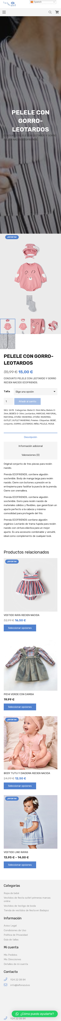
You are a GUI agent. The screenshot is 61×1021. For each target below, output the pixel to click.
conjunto (8, 423)
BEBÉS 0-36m (16, 413)
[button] (35, 1014)
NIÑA (36, 423)
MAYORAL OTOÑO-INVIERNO (18, 417)
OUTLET (7, 420)
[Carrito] (57, 12)
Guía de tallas (11, 939)
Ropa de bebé (11, 893)
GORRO (17, 423)
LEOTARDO (27, 423)
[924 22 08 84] (7, 980)
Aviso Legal (10, 925)
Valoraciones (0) (31, 455)
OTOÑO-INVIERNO (42, 417)
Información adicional (31, 446)
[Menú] (4, 12)
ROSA (51, 423)
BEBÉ (53, 420)
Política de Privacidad (16, 934)
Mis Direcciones (12, 959)
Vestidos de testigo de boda (20, 905)
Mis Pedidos (10, 954)
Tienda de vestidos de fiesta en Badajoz (26, 910)
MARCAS (40, 413)
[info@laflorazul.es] (7, 985)
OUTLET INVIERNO (21, 420)
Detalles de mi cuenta (16, 964)
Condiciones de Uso (15, 930)
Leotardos (30, 413)
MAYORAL (51, 413)
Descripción (30, 437)
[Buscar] (50, 12)
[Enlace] (9, 4)
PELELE (43, 423)
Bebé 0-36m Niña (36, 410)
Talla (7, 391)
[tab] (30, 437)
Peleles (34, 420)
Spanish (37, 2)
